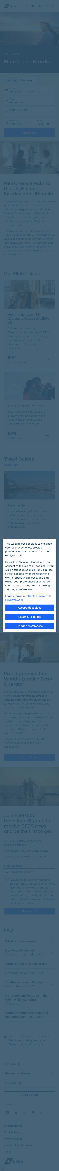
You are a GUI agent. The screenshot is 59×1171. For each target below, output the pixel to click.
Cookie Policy (36, 596)
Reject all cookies (29, 616)
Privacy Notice (14, 599)
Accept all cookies (29, 607)
